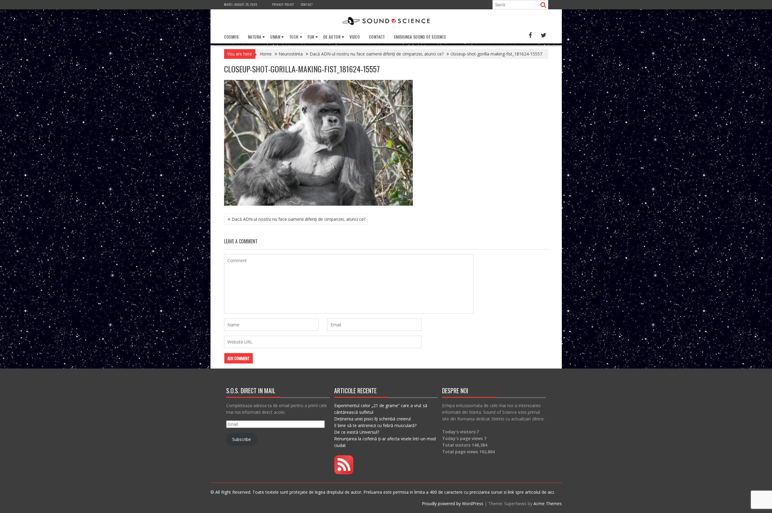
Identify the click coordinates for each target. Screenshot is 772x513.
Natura (254, 36)
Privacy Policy (283, 4)
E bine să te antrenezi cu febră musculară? (375, 425)
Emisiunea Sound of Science (420, 36)
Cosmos (231, 36)
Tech (294, 36)
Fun (311, 36)
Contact (307, 4)
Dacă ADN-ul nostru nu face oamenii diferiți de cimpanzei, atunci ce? (298, 219)
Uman (275, 36)
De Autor (331, 36)
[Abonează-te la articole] (343, 473)
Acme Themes (547, 503)
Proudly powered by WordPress (452, 503)
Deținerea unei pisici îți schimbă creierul (372, 419)
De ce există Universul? (356, 432)
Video (355, 36)
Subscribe (241, 439)
